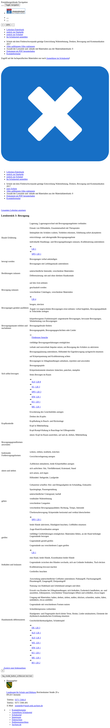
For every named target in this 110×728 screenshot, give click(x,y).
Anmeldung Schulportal (22, 712)
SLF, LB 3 (36, 638)
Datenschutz (17, 720)
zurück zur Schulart (14, 34)
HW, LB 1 (36, 397)
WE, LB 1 (36, 643)
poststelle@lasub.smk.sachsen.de (29, 706)
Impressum (16, 717)
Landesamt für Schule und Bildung (21, 692)
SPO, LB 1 (36, 254)
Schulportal (16, 715)
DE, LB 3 (36, 628)
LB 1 (34, 249)
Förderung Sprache (40, 337)
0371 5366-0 (20, 700)
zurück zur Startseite (15, 32)
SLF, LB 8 (36, 382)
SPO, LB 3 (36, 392)
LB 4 (34, 299)
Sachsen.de (16, 724)
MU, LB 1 (36, 407)
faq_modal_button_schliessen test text (17, 676)
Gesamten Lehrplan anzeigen (13, 210)
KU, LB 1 (36, 402)
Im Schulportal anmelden (17, 37)
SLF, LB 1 (36, 633)
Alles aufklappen (13, 46)
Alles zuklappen (28, 46)
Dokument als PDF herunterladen (20, 51)
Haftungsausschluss (20, 722)
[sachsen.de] (1, 5)
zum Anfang (11, 189)
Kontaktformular (13, 54)
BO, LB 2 (36, 663)
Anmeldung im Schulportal (57, 58)
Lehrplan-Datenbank (15, 29)
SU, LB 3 (36, 387)
